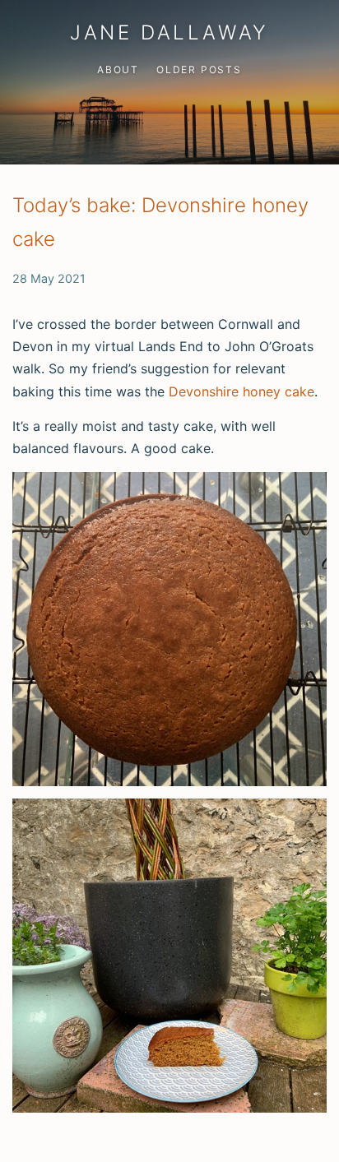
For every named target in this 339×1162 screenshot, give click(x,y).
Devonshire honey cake (241, 391)
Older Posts (199, 69)
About (118, 69)
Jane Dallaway (169, 32)
